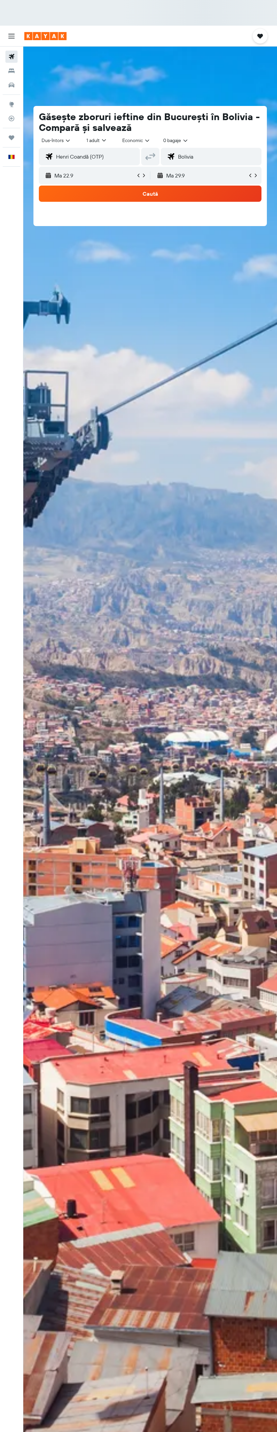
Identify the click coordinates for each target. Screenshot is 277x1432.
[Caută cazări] (11, 71)
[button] (11, 36)
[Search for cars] (11, 85)
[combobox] (136, 140)
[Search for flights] (11, 56)
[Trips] (11, 137)
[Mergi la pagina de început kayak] (45, 36)
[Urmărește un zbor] (11, 118)
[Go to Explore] (11, 104)
